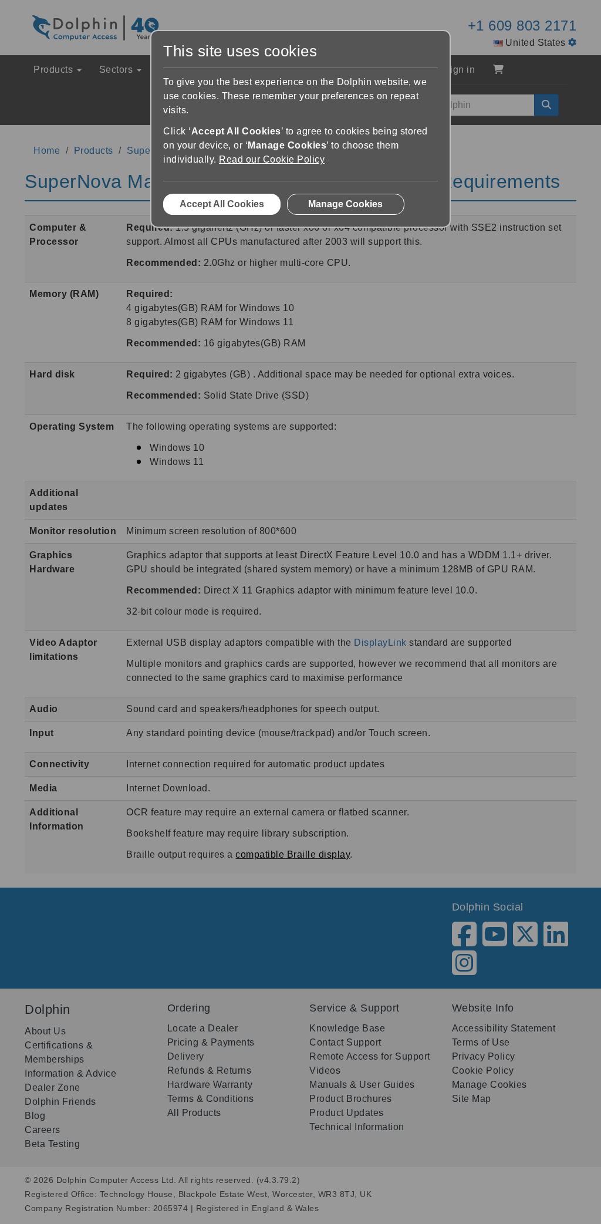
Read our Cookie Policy (272, 159)
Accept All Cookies (222, 204)
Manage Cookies (345, 204)
